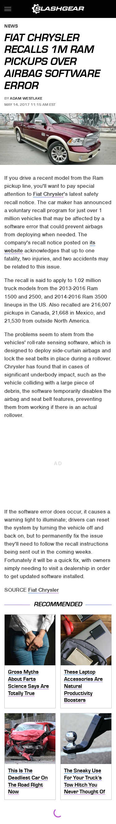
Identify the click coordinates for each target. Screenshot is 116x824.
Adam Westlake (26, 98)
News (11, 26)
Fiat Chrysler (48, 194)
